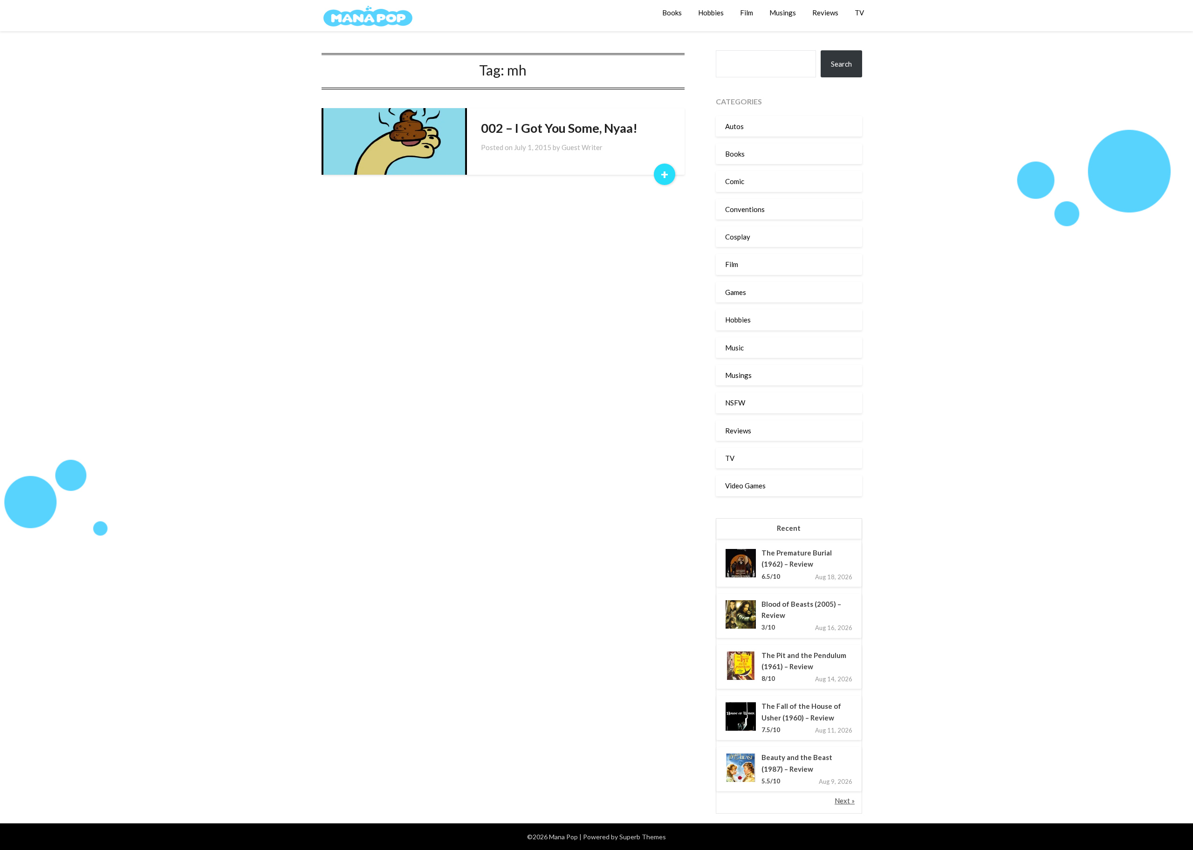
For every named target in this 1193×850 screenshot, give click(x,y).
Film (746, 12)
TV (859, 12)
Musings (782, 12)
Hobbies (711, 12)
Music (734, 347)
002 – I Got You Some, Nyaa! (559, 128)
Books (672, 12)
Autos (734, 126)
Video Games (745, 485)
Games (735, 292)
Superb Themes (642, 837)
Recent (789, 528)
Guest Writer (582, 147)
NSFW (735, 402)
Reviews (825, 12)
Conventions (745, 209)
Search (841, 64)
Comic (734, 181)
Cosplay (737, 237)
